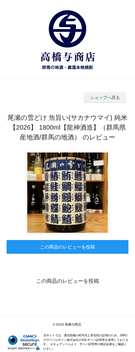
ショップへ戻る (105, 97)
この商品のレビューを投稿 (67, 246)
